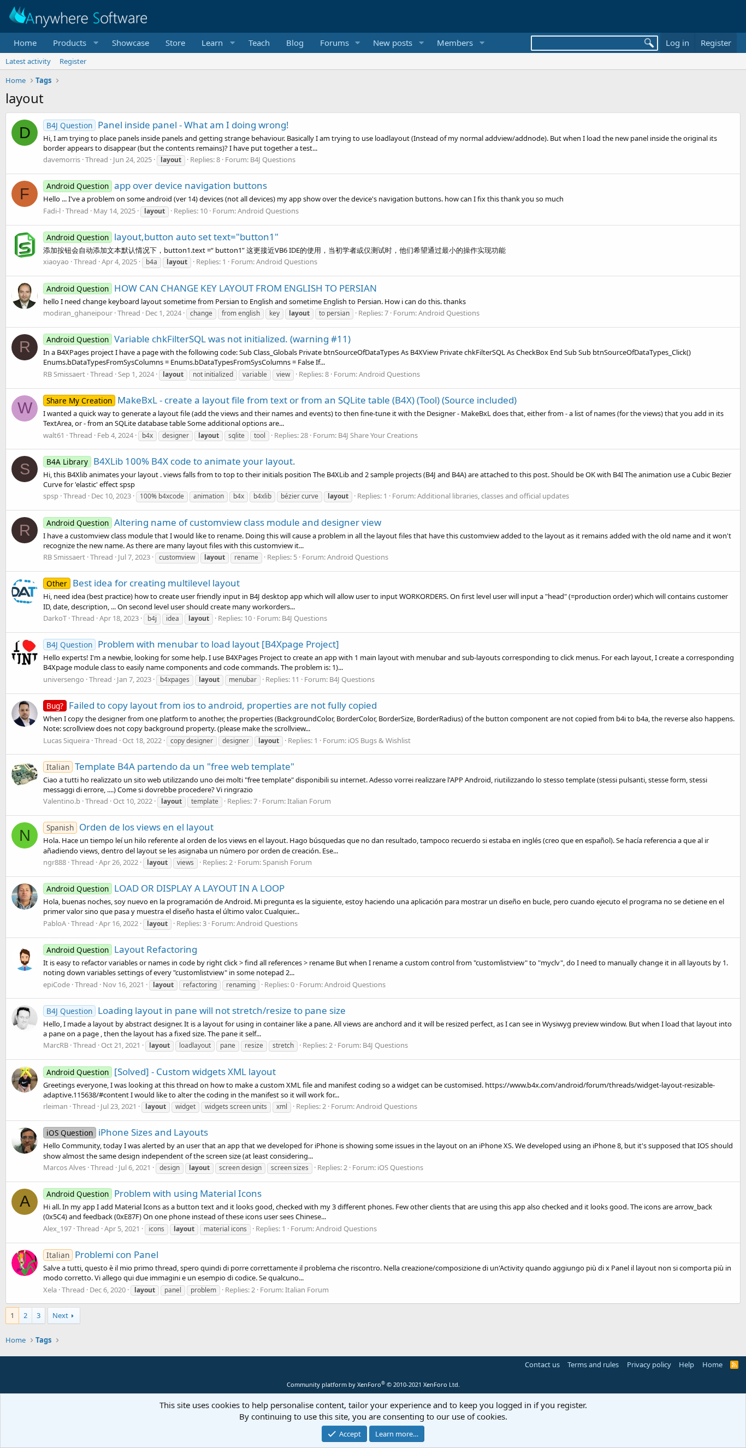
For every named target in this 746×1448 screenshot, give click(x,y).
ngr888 (54, 862)
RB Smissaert (64, 374)
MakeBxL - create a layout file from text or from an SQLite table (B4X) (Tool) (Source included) (281, 400)
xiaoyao (56, 261)
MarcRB (55, 1045)
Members (455, 42)
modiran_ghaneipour (78, 313)
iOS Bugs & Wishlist (379, 740)
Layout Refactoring (121, 949)
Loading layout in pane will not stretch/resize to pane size (196, 1010)
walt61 (53, 435)
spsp (50, 496)
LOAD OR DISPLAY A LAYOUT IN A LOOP (165, 888)
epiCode (56, 984)
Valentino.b (61, 801)
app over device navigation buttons (156, 185)
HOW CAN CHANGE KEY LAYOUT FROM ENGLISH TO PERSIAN (211, 288)
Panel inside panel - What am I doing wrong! (167, 124)
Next (60, 1315)
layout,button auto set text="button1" (162, 236)
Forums (334, 42)
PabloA (54, 923)
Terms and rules (593, 1364)
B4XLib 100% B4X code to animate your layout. (170, 461)
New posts (392, 42)
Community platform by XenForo (373, 1384)
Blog (295, 42)
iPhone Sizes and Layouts (127, 1132)
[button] (74, 43)
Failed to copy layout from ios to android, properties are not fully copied (211, 705)
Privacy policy (649, 1364)
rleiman (55, 1106)
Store (175, 42)
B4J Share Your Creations (378, 435)
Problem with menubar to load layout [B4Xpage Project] (192, 644)
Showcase (130, 42)
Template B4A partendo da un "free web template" (170, 766)
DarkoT (55, 618)
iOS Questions (400, 1167)
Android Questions (268, 211)
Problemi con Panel (102, 1254)
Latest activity (28, 61)
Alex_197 (57, 1228)
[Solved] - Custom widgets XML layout (161, 1071)
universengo (63, 679)
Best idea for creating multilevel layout (143, 583)
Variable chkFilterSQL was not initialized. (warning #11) (198, 339)
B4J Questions (272, 159)
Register (73, 61)
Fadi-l (52, 211)
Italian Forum (309, 801)
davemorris (61, 159)
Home (25, 42)
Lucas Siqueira (66, 740)
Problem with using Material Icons (154, 1193)
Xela (50, 1290)
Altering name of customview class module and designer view (213, 522)
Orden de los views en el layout (130, 827)
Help (686, 1364)
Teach (259, 42)
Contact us (542, 1364)
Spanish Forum (287, 862)
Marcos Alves (64, 1167)
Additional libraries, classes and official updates (493, 496)
